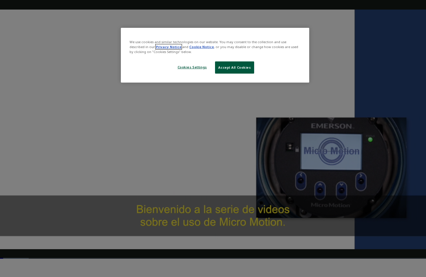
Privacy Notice (168, 47)
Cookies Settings (192, 67)
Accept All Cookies (234, 67)
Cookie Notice (201, 47)
